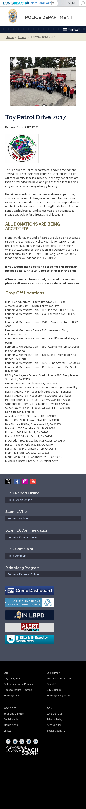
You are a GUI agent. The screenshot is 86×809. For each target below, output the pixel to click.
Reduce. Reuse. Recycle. (18, 689)
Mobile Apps (11, 725)
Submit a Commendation (23, 537)
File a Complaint (17, 555)
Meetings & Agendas (58, 695)
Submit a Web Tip (18, 518)
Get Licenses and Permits (18, 684)
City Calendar (54, 689)
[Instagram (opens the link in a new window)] (15, 741)
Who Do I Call (54, 713)
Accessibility (54, 725)
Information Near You (59, 678)
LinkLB (8, 730)
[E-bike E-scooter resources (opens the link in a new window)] (43, 639)
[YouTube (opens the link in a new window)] (35, 741)
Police (22, 37)
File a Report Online (20, 500)
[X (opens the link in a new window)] (21, 741)
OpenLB (51, 684)
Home (10, 37)
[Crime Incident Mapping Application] (43, 602)
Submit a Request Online (23, 574)
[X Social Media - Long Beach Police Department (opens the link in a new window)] (8, 481)
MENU (72, 3)
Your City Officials (14, 713)
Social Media (11, 719)
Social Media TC (56, 730)
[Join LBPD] (43, 615)
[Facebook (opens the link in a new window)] (8, 741)
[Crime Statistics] (43, 590)
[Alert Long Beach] (43, 627)
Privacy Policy (55, 719)
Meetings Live (12, 695)
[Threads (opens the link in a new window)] (28, 741)
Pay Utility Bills (12, 678)
